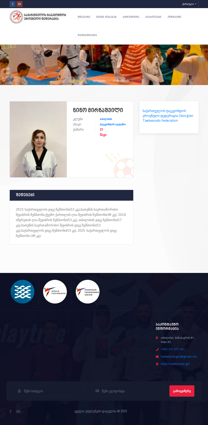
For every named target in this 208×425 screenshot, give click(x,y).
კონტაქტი (174, 17)
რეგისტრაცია (87, 35)
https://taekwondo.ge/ (175, 364)
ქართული (188, 4)
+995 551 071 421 (173, 349)
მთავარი (84, 17)
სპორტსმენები (121, 80)
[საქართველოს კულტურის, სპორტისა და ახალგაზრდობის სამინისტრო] (22, 291)
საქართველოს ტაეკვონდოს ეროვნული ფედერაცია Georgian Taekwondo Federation (168, 116)
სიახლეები (153, 17)
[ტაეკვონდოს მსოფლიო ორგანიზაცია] (55, 291)
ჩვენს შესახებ (106, 17)
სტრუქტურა (131, 17)
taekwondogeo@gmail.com (179, 356)
